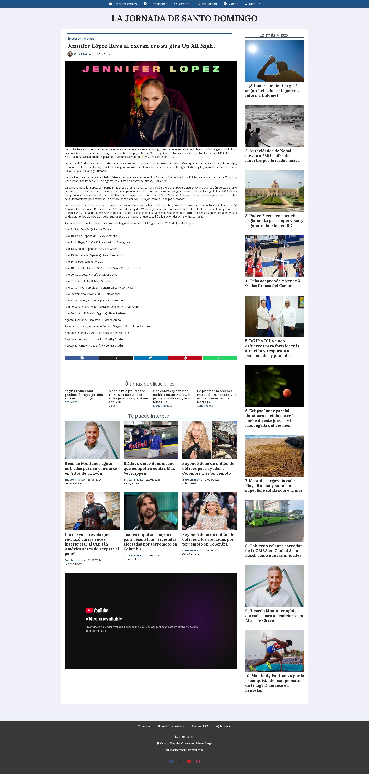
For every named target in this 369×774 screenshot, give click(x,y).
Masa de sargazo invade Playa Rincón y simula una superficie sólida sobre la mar (274, 485)
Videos (233, 4)
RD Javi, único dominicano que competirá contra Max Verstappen (149, 468)
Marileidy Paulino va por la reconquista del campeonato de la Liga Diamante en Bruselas (274, 683)
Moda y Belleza (162, 405)
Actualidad (209, 4)
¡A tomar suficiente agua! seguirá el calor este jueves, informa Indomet (272, 90)
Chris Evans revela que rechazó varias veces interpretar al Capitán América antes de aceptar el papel (92, 544)
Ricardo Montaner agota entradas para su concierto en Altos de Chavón (91, 468)
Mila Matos (82, 54)
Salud (112, 405)
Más (252, 4)
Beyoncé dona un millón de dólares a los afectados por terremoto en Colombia (208, 539)
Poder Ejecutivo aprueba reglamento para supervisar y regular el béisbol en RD (274, 220)
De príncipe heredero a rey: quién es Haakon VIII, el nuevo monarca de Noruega (217, 396)
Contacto (144, 726)
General (184, 4)
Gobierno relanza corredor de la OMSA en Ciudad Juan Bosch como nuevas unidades (273, 550)
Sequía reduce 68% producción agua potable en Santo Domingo (84, 394)
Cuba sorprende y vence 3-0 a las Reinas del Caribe (273, 283)
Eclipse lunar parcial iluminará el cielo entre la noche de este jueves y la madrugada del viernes (270, 418)
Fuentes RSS (200, 726)
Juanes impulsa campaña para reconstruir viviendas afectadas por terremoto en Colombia (150, 542)
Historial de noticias (171, 726)
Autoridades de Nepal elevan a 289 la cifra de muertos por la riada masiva (272, 155)
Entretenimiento (80, 38)
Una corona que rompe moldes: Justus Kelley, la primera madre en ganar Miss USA (171, 396)
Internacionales (125, 4)
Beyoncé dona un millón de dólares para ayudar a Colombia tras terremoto (208, 468)
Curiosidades (158, 4)
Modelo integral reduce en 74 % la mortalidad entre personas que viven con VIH (128, 396)
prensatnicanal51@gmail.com (184, 750)
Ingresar (225, 726)
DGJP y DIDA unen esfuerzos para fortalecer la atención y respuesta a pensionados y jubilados (272, 348)
